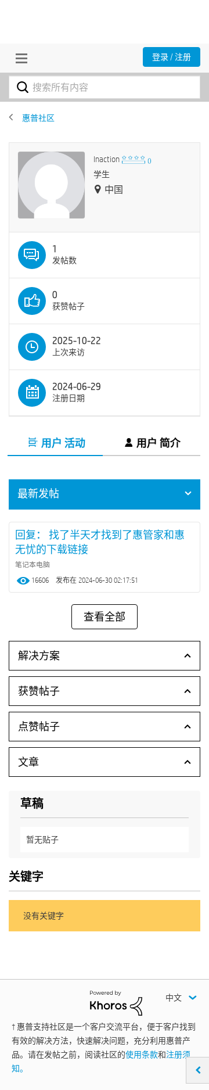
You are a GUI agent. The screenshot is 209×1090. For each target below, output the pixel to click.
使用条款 (141, 1054)
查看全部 (104, 617)
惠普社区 (38, 118)
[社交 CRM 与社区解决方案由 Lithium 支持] (116, 1002)
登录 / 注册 (171, 57)
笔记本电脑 (32, 564)
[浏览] (18, 58)
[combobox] (104, 87)
